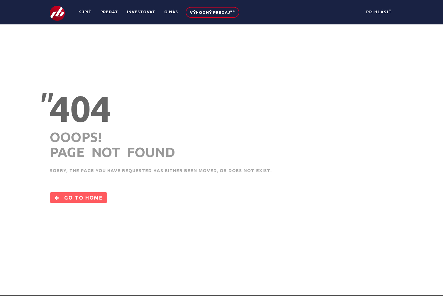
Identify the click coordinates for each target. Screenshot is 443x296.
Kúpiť (84, 12)
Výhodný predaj (212, 12)
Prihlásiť (379, 12)
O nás (171, 12)
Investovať (141, 12)
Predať (109, 12)
